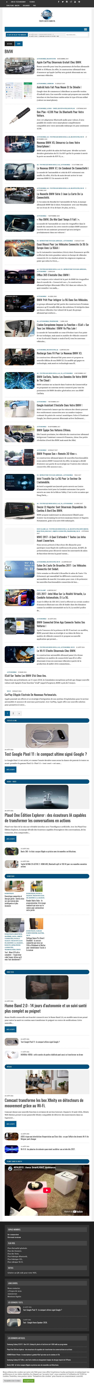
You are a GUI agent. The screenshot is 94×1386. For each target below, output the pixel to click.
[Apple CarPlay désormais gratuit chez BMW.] (20, 73)
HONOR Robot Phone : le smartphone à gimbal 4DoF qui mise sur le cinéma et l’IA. (33, 1354)
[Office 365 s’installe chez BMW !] (20, 283)
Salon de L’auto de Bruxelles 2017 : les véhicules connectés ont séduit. (61, 567)
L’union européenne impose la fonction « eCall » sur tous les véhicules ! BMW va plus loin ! (63, 326)
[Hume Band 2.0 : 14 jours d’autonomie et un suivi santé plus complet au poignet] (47, 998)
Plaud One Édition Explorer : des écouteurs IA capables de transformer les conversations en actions (45, 817)
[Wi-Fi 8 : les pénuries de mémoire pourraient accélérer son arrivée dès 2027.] (11, 1151)
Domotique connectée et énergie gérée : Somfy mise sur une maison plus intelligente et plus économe (14, 901)
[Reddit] (71, 1)
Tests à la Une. (12, 720)
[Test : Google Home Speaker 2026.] (14, 1325)
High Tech (40, 531)
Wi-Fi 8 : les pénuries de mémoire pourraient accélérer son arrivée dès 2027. (48, 1149)
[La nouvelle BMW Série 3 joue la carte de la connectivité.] (20, 202)
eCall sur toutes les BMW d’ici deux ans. (25, 675)
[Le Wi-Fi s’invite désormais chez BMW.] (20, 661)
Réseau (9, 1066)
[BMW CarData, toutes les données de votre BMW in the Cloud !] (20, 387)
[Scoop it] (87, 1)
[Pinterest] (79, 1)
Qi (57, 350)
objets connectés (59, 531)
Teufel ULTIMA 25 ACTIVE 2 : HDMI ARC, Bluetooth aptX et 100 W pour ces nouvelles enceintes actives (54, 865)
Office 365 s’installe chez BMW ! (53, 275)
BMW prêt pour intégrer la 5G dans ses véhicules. (62, 300)
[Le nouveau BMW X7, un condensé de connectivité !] (20, 178)
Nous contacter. (14, 1288)
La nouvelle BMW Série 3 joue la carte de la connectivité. (60, 195)
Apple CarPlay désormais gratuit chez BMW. (59, 62)
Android (50, 83)
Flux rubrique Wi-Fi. (15, 1262)
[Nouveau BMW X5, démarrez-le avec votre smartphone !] (20, 151)
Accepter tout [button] (28, 1381)
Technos (32, 2)
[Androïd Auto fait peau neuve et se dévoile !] (20, 97)
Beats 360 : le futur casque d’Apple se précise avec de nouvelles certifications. (48, 851)
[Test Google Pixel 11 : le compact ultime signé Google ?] (47, 746)
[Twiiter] (63, 1)
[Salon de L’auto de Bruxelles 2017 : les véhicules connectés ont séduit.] (20, 576)
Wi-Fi (82, 137)
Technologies (10, 949)
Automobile (41, 59)
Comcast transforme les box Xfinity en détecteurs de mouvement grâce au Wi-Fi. (44, 1102)
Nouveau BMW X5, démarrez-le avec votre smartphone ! (58, 144)
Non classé (41, 529)
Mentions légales (14, 1296)
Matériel (8, 936)
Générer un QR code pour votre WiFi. (22, 1273)
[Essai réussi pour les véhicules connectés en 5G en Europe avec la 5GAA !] (20, 255)
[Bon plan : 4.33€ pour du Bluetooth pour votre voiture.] (20, 122)
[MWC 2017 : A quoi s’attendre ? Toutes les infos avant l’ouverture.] (20, 543)
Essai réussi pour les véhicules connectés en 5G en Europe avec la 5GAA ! (62, 246)
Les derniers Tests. (15, 1302)
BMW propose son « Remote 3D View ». (57, 453)
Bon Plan (71, 108)
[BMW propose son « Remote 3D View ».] (20, 464)
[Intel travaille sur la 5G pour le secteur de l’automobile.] (20, 489)
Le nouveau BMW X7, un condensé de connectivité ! (63, 168)
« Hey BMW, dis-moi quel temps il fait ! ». (58, 219)
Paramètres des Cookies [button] (12, 1381)
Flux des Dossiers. (15, 1251)
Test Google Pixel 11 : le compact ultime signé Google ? (46, 754)
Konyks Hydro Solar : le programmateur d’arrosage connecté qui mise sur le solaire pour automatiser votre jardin (36, 905)
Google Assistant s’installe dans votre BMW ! (59, 405)
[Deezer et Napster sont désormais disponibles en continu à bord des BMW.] (20, 517)
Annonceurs (12, 1294)
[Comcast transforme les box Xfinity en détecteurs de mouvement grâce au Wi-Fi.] (47, 1092)
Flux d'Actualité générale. (17, 1248)
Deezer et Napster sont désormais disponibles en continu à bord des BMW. (61, 509)
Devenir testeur (14, 1237)
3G (38, 321)
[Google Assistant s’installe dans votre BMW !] (20, 415)
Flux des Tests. (13, 1254)
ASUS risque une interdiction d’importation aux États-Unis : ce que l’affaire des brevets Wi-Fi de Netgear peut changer (55, 1137)
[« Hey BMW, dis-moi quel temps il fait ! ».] (20, 230)
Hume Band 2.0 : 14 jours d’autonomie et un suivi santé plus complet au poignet (46, 1008)
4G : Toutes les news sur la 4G (58, 137)
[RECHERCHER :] (76, 34)
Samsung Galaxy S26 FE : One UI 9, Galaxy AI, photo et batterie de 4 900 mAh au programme (37, 1344)
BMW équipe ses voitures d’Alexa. (54, 430)
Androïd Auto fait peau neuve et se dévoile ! (59, 87)
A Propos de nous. (15, 1291)
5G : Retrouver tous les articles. (50, 241)
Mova (14, 936)
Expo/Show (83, 529)
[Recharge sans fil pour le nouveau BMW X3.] (20, 363)
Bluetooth (51, 59)
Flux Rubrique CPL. (15, 1259)
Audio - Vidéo (52, 108)
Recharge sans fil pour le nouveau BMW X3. (59, 353)
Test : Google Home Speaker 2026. (35, 1322)
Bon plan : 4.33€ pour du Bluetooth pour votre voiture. (60, 113)
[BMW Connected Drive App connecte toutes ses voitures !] (20, 633)
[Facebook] (58, 1)
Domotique (10, 876)
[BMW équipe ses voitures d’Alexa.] (20, 440)
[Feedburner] (83, 1)
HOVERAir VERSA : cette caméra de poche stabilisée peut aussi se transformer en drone (52, 1054)
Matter (41, 933)
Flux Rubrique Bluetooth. (18, 1256)
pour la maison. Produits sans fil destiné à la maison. (35, 896)
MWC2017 (48, 531)
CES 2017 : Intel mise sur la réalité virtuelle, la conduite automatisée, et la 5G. (61, 595)
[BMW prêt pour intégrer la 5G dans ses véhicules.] (20, 310)
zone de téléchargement (18, 2)
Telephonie (54, 321)
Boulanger (26, 5)
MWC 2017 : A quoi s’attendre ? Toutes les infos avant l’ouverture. (61, 538)
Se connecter (13, 1234)
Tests (18, 949)
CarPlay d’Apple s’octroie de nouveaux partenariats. (31, 694)
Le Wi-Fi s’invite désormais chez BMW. (56, 651)
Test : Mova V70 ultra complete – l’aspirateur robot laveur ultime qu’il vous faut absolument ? (13, 956)
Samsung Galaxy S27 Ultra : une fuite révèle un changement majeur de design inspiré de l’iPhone (39, 1359)
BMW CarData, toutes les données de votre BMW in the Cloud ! (62, 378)
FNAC (34, 5)
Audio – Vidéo (11, 781)
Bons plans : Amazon (13, 5)
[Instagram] (67, 1)
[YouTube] (75, 1)
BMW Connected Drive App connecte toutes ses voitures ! (61, 624)
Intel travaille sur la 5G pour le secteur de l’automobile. (59, 480)
